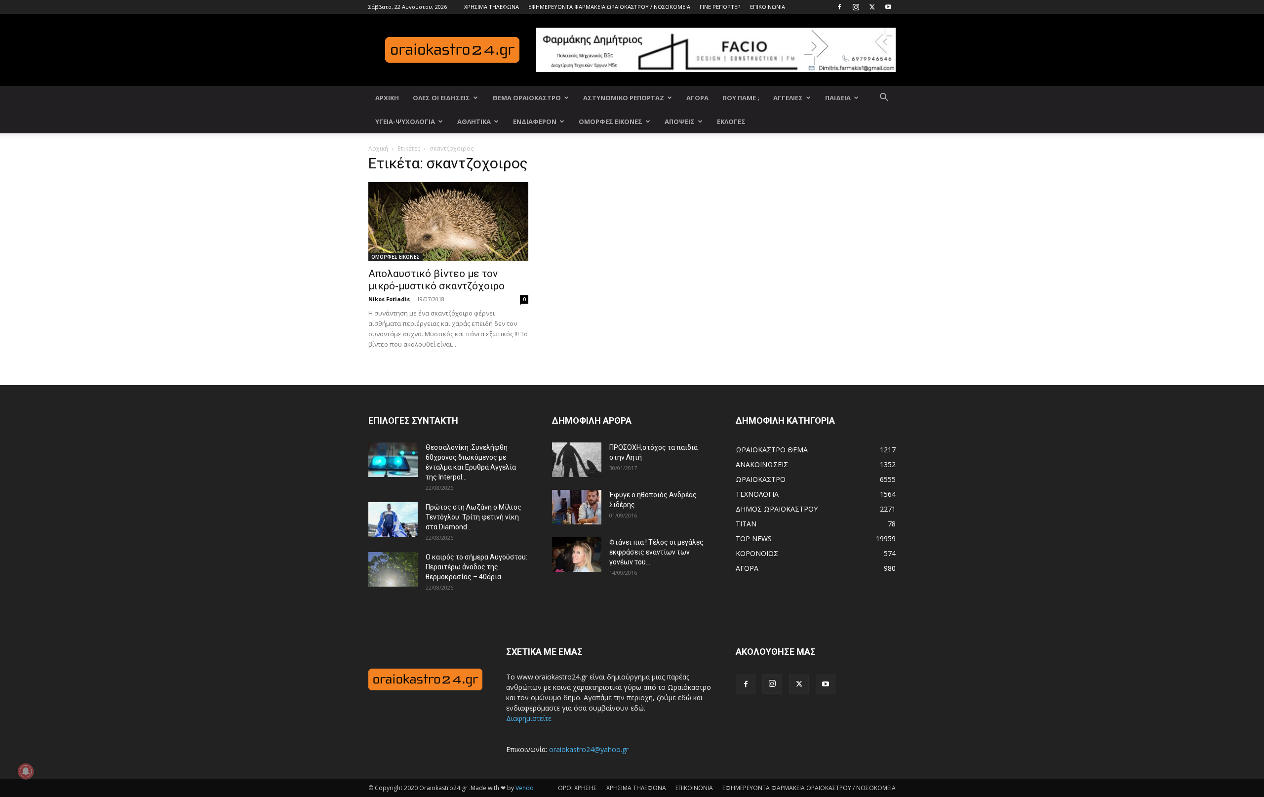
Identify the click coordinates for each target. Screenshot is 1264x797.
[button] (884, 98)
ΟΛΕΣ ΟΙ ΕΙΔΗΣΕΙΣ (441, 97)
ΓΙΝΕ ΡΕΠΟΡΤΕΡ (720, 6)
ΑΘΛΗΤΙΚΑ (474, 121)
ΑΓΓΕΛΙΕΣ (788, 97)
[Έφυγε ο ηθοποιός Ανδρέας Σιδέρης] (576, 507)
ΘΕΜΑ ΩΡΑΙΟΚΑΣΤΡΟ (526, 97)
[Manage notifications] (26, 771)
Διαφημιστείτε (529, 718)
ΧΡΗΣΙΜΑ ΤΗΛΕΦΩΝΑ (491, 6)
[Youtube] (888, 7)
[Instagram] (855, 7)
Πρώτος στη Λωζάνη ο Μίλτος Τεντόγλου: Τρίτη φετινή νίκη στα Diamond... (473, 517)
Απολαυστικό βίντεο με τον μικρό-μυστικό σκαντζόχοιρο (436, 280)
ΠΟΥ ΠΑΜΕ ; (740, 97)
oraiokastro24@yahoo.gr (589, 749)
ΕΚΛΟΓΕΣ (731, 121)
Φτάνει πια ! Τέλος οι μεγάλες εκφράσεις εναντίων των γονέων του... (656, 552)
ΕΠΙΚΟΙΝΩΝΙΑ (767, 6)
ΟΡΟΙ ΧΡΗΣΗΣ (577, 788)
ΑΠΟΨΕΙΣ (680, 121)
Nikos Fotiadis (389, 299)
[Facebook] (839, 7)
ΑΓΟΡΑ (697, 97)
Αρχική (378, 148)
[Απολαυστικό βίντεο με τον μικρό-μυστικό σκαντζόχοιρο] (448, 221)
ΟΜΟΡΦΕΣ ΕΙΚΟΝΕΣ (610, 121)
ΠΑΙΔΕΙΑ (838, 97)
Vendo (524, 788)
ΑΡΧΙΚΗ (387, 97)
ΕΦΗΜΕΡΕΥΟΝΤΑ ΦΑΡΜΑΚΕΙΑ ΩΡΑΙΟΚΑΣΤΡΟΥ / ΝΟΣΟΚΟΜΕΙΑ (609, 6)
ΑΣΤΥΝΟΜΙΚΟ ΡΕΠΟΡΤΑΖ (623, 97)
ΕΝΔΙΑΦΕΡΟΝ (534, 121)
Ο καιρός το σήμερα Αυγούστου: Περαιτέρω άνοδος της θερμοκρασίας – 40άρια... (476, 567)
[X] (872, 7)
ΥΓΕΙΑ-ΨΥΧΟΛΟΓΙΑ (405, 121)
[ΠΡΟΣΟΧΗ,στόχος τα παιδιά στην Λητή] (576, 459)
